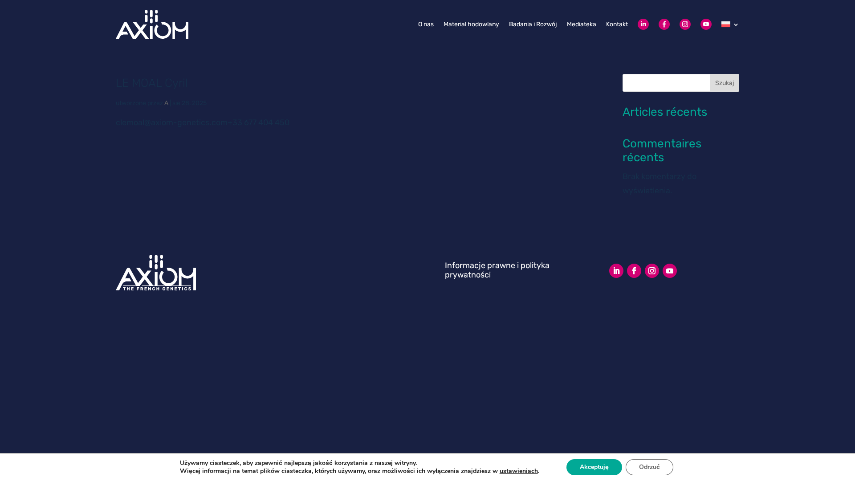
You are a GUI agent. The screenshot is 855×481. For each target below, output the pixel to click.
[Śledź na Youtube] (670, 271)
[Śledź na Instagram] (652, 271)
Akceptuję (594, 467)
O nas (426, 24)
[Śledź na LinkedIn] (616, 271)
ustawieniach (519, 471)
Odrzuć (649, 467)
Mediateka (581, 24)
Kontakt (617, 24)
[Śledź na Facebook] (634, 271)
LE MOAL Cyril (152, 83)
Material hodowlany (471, 24)
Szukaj (724, 83)
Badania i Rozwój (533, 24)
